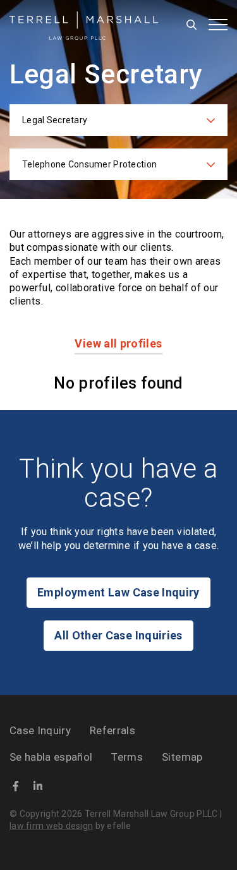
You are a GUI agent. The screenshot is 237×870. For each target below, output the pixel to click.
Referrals (112, 730)
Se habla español (50, 757)
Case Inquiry (40, 730)
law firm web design (51, 826)
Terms (127, 757)
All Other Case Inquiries (118, 635)
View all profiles (118, 343)
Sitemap (182, 757)
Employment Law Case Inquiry (118, 592)
